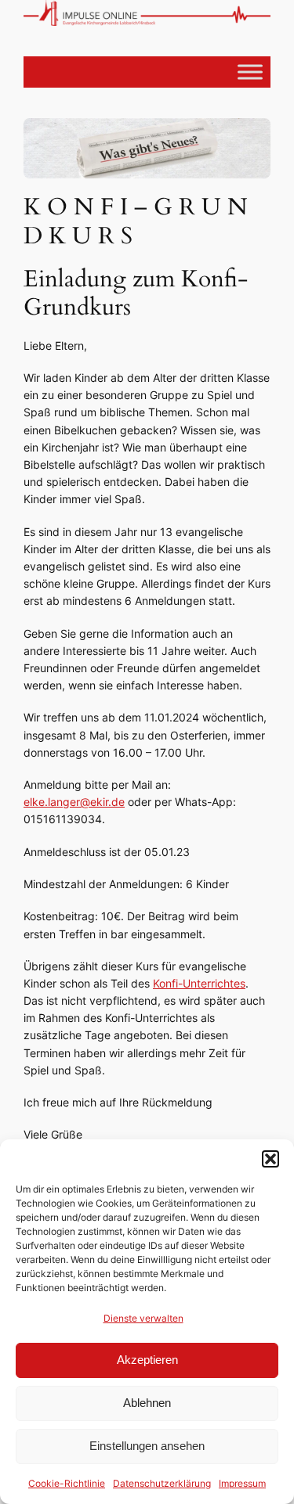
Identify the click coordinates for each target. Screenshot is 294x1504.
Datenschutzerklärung (162, 1483)
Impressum (242, 1483)
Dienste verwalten (143, 1318)
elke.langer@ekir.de (74, 801)
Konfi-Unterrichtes (199, 983)
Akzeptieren (147, 1359)
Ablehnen (147, 1402)
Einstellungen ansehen (147, 1445)
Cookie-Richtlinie (66, 1483)
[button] (270, 1159)
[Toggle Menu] (250, 71)
